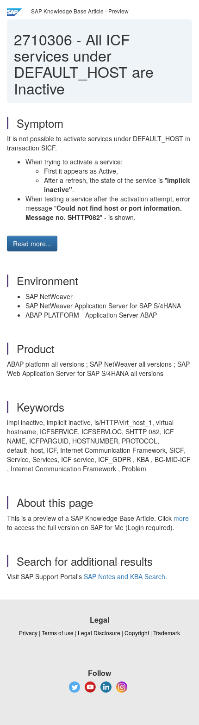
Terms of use (58, 633)
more (181, 518)
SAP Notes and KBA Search (124, 576)
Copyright (136, 633)
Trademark (166, 633)
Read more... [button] (32, 243)
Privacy (28, 633)
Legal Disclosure (99, 633)
